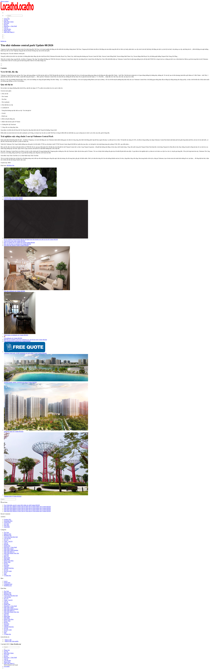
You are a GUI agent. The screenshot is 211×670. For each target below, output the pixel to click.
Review (6, 24)
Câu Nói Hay (7, 29)
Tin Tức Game (8, 571)
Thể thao (6, 566)
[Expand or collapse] (1, 65)
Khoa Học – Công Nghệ (10, 26)
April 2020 (7, 527)
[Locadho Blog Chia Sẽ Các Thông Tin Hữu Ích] (17, 10)
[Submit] (8, 17)
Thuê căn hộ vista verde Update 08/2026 (14, 241)
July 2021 (6, 524)
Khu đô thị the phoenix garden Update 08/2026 (16, 245)
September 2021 (8, 521)
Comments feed (8, 584)
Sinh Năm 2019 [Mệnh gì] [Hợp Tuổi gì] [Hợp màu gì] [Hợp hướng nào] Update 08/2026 (27, 509)
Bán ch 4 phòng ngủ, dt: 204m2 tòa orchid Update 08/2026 (19, 242)
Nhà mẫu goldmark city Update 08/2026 (14, 291)
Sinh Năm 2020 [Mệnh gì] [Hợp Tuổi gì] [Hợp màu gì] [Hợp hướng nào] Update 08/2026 (27, 511)
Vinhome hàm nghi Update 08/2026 (13, 197)
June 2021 (6, 525)
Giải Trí (6, 27)
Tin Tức (6, 20)
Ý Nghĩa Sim (7, 575)
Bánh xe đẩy (8, 639)
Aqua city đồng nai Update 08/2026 (13, 199)
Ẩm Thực (6, 23)
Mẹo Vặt (6, 556)
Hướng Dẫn (7, 546)
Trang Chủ (7, 18)
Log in (5, 581)
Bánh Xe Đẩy (7, 534)
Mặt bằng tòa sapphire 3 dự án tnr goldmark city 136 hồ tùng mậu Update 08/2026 (25, 339)
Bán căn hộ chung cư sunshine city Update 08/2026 (17, 244)
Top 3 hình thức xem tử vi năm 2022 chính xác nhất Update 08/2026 (22, 505)
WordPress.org (8, 585)
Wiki (5, 574)
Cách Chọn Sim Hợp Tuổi (11, 537)
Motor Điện (7, 557)
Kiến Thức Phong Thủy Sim (11, 553)
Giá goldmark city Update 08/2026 (13, 338)
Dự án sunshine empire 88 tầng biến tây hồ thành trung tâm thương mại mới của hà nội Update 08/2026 (31, 239)
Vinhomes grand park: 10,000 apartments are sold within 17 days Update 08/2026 (25, 353)
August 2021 (7, 522)
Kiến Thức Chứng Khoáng (11, 550)
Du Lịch (6, 540)
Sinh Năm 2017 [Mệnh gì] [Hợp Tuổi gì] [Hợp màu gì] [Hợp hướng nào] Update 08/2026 (27, 506)
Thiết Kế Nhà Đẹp (9, 568)
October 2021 (7, 519)
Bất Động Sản (3, 41)
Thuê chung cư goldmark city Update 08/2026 (16, 335)
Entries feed (7, 582)
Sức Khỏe (6, 565)
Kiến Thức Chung (9, 21)
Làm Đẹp (6, 554)
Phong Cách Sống (8, 560)
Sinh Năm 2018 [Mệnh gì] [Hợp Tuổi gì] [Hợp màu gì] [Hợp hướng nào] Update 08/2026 (27, 508)
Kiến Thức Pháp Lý (9, 32)
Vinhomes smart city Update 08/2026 (13, 431)
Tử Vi (5, 572)
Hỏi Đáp (6, 544)
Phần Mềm (7, 559)
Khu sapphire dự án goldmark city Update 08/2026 (17, 341)
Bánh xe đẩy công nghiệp (11, 641)
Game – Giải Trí (8, 541)
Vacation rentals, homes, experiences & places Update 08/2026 (20, 382)
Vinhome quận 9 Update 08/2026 (12, 496)
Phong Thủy (7, 30)
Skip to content (4, 1)
